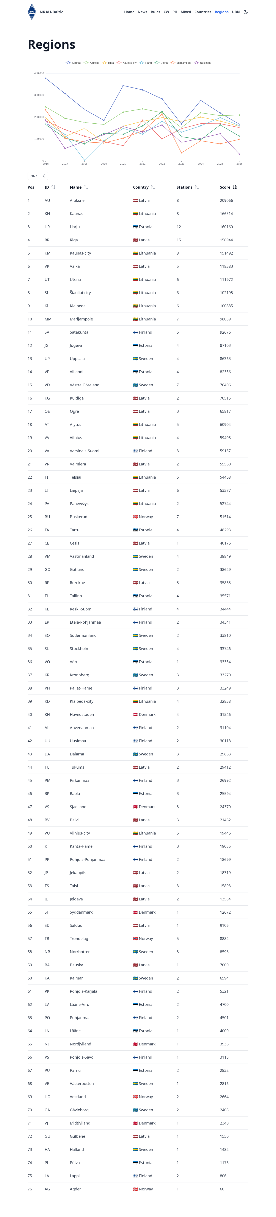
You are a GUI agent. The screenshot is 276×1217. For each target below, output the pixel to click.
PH (174, 12)
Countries (202, 12)
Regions (222, 12)
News (142, 12)
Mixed (186, 12)
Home (129, 12)
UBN (236, 12)
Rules (155, 12)
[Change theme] (245, 11)
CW (166, 12)
